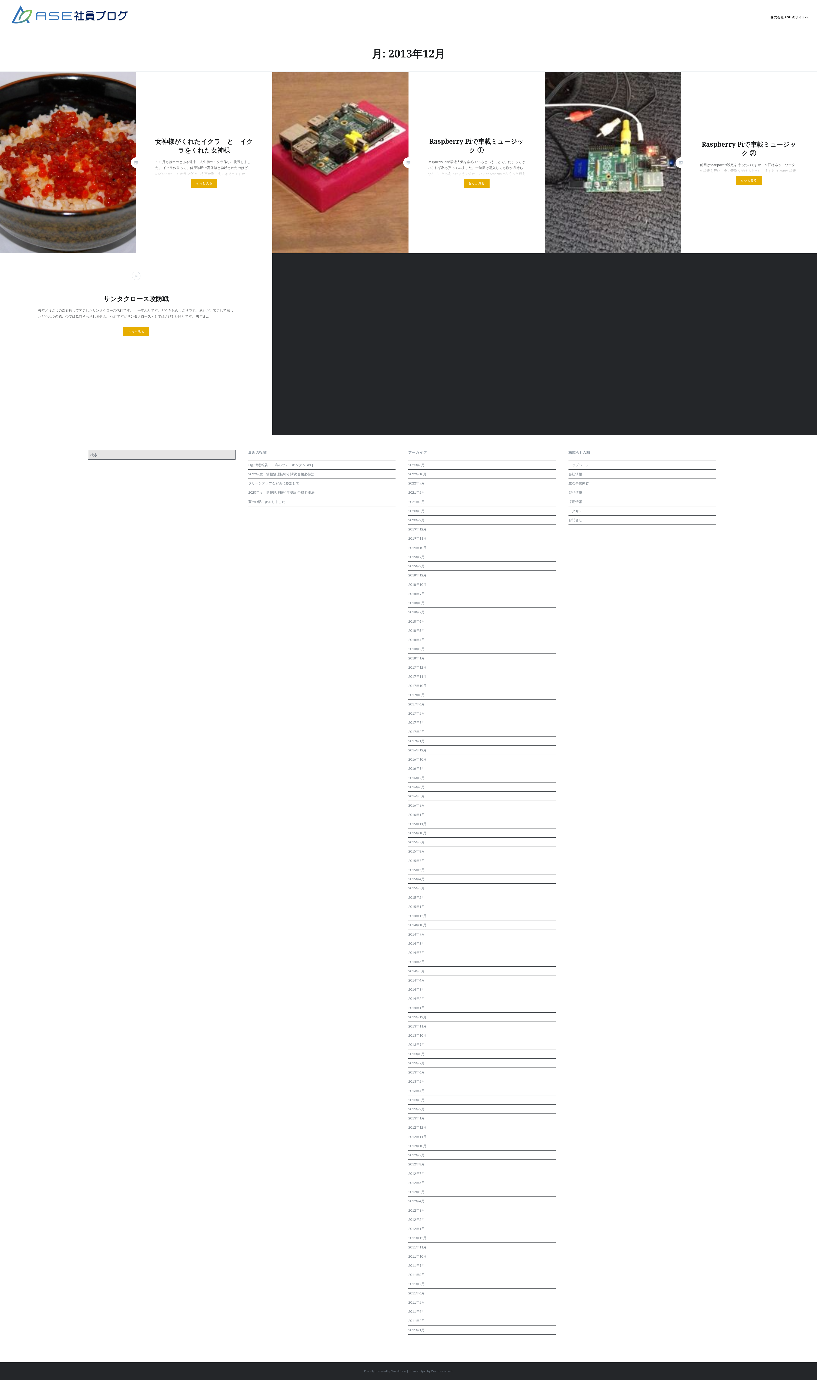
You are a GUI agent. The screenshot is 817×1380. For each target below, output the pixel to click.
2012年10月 (417, 1146)
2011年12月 (417, 1238)
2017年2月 (416, 731)
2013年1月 (416, 1118)
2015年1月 (416, 906)
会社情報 (575, 474)
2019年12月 (417, 529)
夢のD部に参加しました (266, 502)
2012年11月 (417, 1137)
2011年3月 (416, 1320)
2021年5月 (416, 492)
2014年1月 (416, 1008)
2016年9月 (416, 768)
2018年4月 (416, 640)
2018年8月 (416, 603)
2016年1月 (416, 815)
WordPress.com (441, 1371)
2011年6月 (416, 1293)
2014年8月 (416, 943)
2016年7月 (416, 778)
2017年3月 (416, 722)
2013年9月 (416, 1044)
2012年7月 (416, 1173)
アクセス (575, 511)
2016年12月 (417, 750)
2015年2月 (416, 897)
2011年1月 (416, 1330)
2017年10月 (417, 686)
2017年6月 (416, 704)
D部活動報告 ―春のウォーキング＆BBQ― (282, 465)
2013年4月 (416, 1091)
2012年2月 (416, 1219)
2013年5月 (416, 1081)
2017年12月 (417, 667)
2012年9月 (416, 1155)
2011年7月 (416, 1284)
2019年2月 (416, 566)
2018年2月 (416, 649)
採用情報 (575, 502)
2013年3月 (416, 1100)
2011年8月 (416, 1275)
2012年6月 (416, 1183)
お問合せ (575, 520)
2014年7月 (416, 952)
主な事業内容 (578, 483)
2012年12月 (417, 1127)
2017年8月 (416, 695)
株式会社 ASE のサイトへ (789, 17)
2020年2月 (416, 520)
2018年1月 (416, 658)
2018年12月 (417, 575)
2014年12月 (417, 916)
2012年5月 (416, 1192)
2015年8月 (416, 851)
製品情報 (575, 492)
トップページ (578, 465)
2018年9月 (416, 594)
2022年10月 (417, 474)
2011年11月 (417, 1247)
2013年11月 (417, 1026)
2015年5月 (416, 870)
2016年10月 (417, 759)
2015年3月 (416, 888)
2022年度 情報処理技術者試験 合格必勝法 (281, 474)
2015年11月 (417, 824)
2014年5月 (416, 971)
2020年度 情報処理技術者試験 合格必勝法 (281, 492)
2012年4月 (416, 1201)
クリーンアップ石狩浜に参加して (273, 483)
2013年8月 (416, 1054)
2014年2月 (416, 998)
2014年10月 (417, 925)
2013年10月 (417, 1035)
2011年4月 (416, 1311)
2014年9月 (416, 934)
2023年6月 (416, 465)
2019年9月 (416, 557)
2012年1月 (416, 1229)
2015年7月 (416, 860)
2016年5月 (416, 796)
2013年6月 (416, 1072)
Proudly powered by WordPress (385, 1371)
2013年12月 (417, 1017)
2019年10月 (417, 548)
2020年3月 (416, 511)
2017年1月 (416, 741)
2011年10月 (417, 1256)
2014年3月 (416, 989)
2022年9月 (416, 483)
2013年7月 (416, 1063)
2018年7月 (416, 612)
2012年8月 (416, 1164)
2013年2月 (416, 1109)
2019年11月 (417, 538)
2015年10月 (417, 833)
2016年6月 (416, 787)
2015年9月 (416, 842)
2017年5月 (416, 713)
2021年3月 (416, 502)
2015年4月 (416, 879)
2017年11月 (417, 676)
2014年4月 (416, 980)
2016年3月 (416, 805)
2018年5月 (416, 630)
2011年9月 (416, 1265)
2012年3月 (416, 1210)
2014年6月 (416, 962)
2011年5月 (416, 1302)
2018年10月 (417, 584)
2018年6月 (416, 621)
